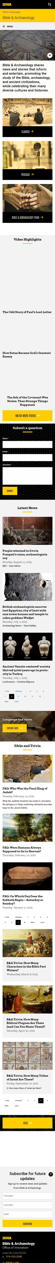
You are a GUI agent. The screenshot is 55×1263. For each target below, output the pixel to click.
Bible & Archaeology (18, 18)
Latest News (27, 508)
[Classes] (27, 112)
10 (26, 696)
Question (7, 465)
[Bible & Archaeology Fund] (27, 198)
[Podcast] (27, 155)
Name (5, 438)
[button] (49, 4)
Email (5, 452)
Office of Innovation (11, 12)
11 (33, 696)
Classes (26, 131)
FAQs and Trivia (27, 746)
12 (41, 696)
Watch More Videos (25, 415)
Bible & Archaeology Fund (25, 217)
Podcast (25, 174)
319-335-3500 (14, 1256)
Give (25, 1123)
